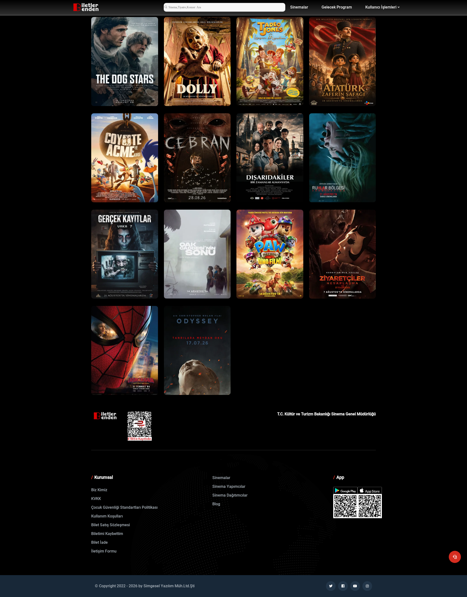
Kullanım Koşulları (107, 516)
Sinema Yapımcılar (228, 486)
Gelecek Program (337, 7)
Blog (216, 504)
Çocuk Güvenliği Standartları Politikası (124, 507)
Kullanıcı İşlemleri (380, 7)
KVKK (96, 498)
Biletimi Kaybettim (107, 533)
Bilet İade (99, 542)
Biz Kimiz (99, 490)
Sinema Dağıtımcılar (230, 495)
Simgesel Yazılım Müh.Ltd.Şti (169, 586)
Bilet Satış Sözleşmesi (110, 525)
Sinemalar (299, 7)
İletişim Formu (104, 551)
